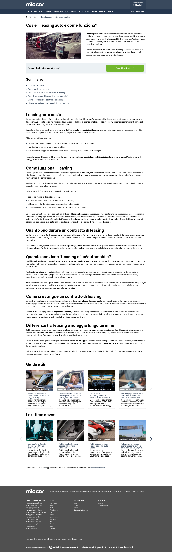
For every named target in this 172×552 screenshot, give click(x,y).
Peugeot (53, 519)
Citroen (52, 528)
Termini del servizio (54, 539)
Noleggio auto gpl (32, 524)
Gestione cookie (77, 539)
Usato (74, 11)
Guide (76, 505)
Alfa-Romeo (54, 510)
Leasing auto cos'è (36, 85)
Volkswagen (54, 517)
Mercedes (53, 503)
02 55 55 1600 (139, 11)
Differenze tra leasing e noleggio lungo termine (48, 103)
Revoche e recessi (67, 539)
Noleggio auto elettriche (34, 514)
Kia (51, 521)
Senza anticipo (61, 11)
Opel (51, 526)
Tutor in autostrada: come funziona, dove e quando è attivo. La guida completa (132, 447)
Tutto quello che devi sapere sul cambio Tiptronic (68, 446)
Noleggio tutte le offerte (34, 503)
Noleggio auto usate (32, 519)
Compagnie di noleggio (82, 510)
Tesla (52, 514)
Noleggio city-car (32, 528)
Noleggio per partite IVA (34, 505)
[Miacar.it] (36, 6)
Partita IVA (84, 11)
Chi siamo (101, 503)
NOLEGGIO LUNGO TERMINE (39, 11)
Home (28, 17)
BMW (51, 505)
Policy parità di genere (41, 539)
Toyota (52, 524)
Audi (51, 508)
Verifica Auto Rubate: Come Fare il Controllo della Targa (38, 446)
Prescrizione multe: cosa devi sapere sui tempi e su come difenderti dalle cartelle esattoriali (70, 396)
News (76, 508)
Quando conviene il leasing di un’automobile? (48, 96)
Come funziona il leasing (38, 89)
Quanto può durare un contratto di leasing (46, 93)
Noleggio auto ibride (33, 517)
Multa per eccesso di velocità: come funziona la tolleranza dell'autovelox (38, 396)
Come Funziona (103, 505)
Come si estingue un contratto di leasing (45, 100)
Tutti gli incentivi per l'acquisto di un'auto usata (99, 446)
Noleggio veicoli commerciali (36, 512)
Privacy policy (29, 539)
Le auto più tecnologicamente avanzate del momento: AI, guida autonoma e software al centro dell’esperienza (100, 398)
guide (36, 17)
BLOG (110, 11)
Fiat (51, 512)
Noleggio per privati (32, 508)
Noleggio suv (30, 526)
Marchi (53, 500)
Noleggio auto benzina (33, 521)
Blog (75, 503)
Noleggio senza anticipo (34, 510)
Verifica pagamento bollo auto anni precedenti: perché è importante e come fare (132, 396)
